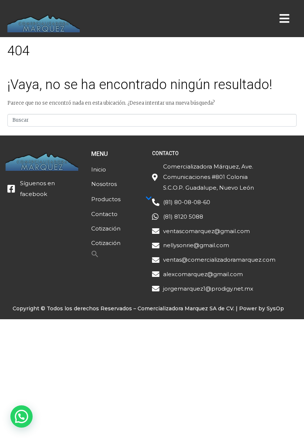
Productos (105, 199)
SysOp (275, 308)
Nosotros (104, 183)
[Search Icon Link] (95, 256)
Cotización (105, 228)
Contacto (104, 214)
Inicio (98, 169)
